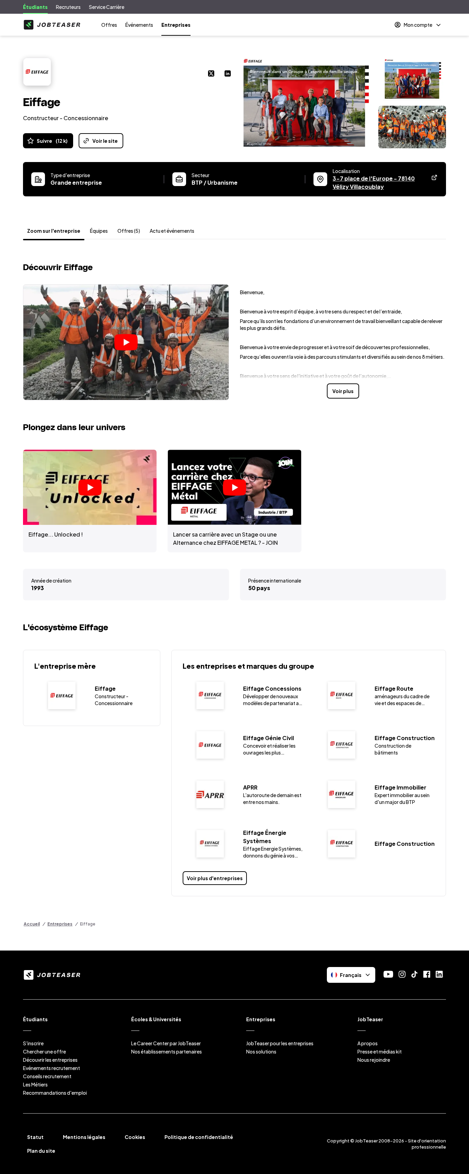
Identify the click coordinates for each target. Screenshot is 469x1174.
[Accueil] (52, 24)
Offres (109, 25)
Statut (35, 1137)
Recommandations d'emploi (55, 1093)
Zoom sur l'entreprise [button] (53, 231)
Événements (139, 25)
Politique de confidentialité (198, 1137)
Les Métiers (35, 1084)
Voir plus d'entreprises (215, 878)
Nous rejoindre (373, 1060)
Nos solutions (261, 1051)
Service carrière (106, 7)
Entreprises (176, 25)
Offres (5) (128, 231)
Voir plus (343, 391)
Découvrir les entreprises (50, 1060)
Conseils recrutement (47, 1076)
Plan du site (41, 1151)
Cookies (135, 1137)
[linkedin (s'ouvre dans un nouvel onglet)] (228, 74)
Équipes (99, 231)
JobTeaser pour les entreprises (279, 1043)
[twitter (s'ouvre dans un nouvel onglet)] (211, 74)
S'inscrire (33, 1043)
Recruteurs (68, 7)
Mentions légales (84, 1137)
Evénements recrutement (51, 1068)
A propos (367, 1043)
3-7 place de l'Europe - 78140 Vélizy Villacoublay (383, 182)
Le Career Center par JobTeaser (166, 1043)
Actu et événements (172, 231)
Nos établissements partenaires (166, 1051)
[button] (126, 342)
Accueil (32, 923)
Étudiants (35, 7)
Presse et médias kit (379, 1051)
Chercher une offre (44, 1051)
